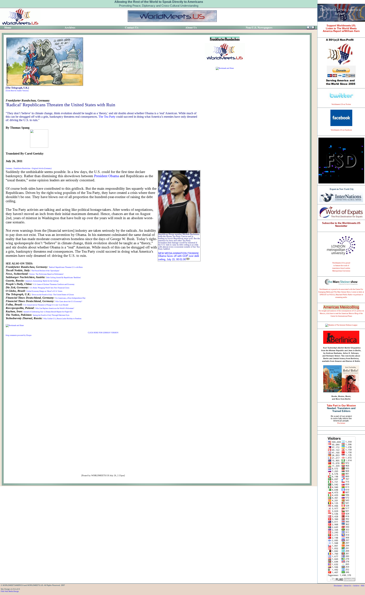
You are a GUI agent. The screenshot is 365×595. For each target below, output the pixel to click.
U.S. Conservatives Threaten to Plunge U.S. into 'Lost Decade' (46, 305)
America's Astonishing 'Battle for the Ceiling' (42, 281)
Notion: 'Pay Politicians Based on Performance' (46, 274)
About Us (347, 586)
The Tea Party (106, 116)
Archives (70, 27)
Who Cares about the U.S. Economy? (68, 301)
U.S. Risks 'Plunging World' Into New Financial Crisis (49, 288)
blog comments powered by (19, 335)
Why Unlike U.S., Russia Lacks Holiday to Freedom (62, 319)
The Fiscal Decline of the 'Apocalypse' (45, 271)
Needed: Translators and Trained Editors (341, 408)
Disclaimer (341, 423)
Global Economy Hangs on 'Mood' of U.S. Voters (44, 291)
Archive (356, 586)
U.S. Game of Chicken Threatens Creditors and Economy (54, 284)
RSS (362, 586)
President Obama (106, 176)
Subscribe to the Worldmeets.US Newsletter (341, 224)
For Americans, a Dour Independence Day (70, 298)
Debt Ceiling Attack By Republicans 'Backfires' (63, 277)
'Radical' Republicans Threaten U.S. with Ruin (66, 267)
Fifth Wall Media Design (10, 591)
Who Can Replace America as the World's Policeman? (54, 308)
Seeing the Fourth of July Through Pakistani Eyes (51, 315)
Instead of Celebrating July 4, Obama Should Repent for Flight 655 (48, 312)
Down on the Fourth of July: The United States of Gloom (53, 295)
